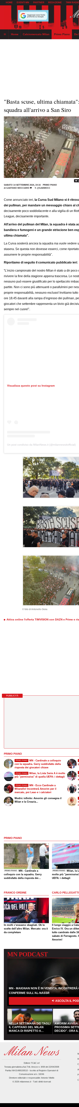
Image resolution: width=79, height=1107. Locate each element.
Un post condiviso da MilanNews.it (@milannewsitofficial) (41, 444)
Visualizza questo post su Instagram (31, 385)
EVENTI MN (23, 2)
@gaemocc (43, 188)
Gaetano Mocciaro (17, 188)
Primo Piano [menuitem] (62, 34)
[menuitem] (5, 34)
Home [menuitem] (14, 34)
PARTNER (38, 2)
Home (9, 2)
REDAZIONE (55, 2)
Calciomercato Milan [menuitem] (36, 34)
